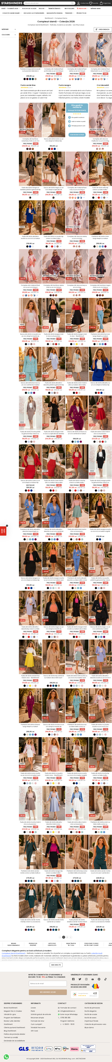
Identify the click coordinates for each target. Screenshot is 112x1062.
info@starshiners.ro (67, 1011)
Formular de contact (68, 1008)
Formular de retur (37, 1021)
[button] (3, 531)
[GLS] (25, 1050)
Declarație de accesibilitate (14, 1041)
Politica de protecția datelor (14, 1034)
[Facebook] (73, 979)
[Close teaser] (7, 526)
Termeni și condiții (11, 1037)
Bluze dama (89, 1027)
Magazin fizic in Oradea (13, 1011)
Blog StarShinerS (10, 1031)
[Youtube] (93, 979)
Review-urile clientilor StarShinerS (12, 1022)
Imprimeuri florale (91, 1021)
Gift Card (34, 1031)
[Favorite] (90, 3)
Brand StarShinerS (10, 1008)
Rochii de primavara (92, 1008)
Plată (33, 1011)
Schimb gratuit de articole (41, 1014)
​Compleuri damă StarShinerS (14, 953)
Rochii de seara (90, 1018)
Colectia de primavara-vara (95, 1024)
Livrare (33, 1008)
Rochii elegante (90, 1011)
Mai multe (56, 965)
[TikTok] (105, 979)
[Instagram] (86, 979)
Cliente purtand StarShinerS (14, 1027)
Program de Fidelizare (12, 1018)
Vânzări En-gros (10, 1014)
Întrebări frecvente (38, 1027)
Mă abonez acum (48, 992)
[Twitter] (80, 979)
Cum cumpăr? (36, 1024)
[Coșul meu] (101, 3)
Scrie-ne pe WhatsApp (69, 1014)
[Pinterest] (99, 979)
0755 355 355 (65, 1018)
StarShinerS (48, 1059)
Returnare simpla (37, 1018)
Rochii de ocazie (91, 1014)
